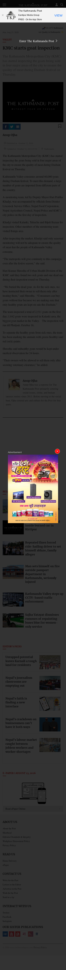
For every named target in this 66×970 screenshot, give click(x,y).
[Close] (3, 15)
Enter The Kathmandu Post (37, 41)
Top (62, 957)
